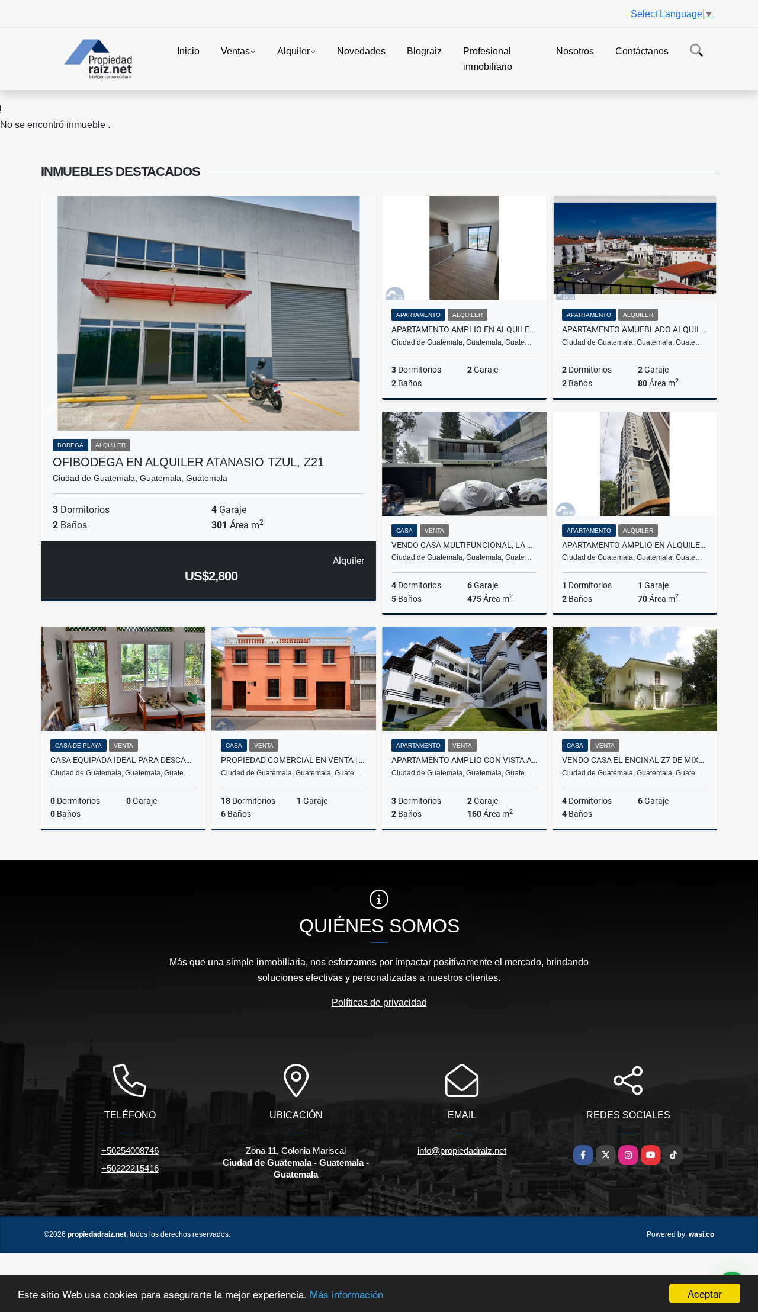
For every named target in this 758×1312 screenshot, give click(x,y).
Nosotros (575, 51)
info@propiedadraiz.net (461, 1151)
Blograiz (424, 51)
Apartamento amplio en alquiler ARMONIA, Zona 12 (464, 329)
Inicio (188, 51)
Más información (346, 1294)
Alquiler (293, 51)
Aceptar (705, 1293)
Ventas (235, 51)
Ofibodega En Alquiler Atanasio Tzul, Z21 (188, 462)
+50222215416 (130, 1168)
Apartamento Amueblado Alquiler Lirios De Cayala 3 (635, 329)
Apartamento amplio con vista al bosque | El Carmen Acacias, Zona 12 (464, 760)
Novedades (361, 51)
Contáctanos (642, 51)
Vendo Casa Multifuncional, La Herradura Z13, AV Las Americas (464, 545)
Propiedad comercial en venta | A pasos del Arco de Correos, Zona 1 (294, 760)
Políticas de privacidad (379, 1002)
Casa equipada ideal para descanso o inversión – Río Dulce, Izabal (123, 760)
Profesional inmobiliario (487, 59)
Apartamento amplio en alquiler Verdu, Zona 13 (635, 545)
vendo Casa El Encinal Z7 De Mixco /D (635, 760)
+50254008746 (130, 1151)
